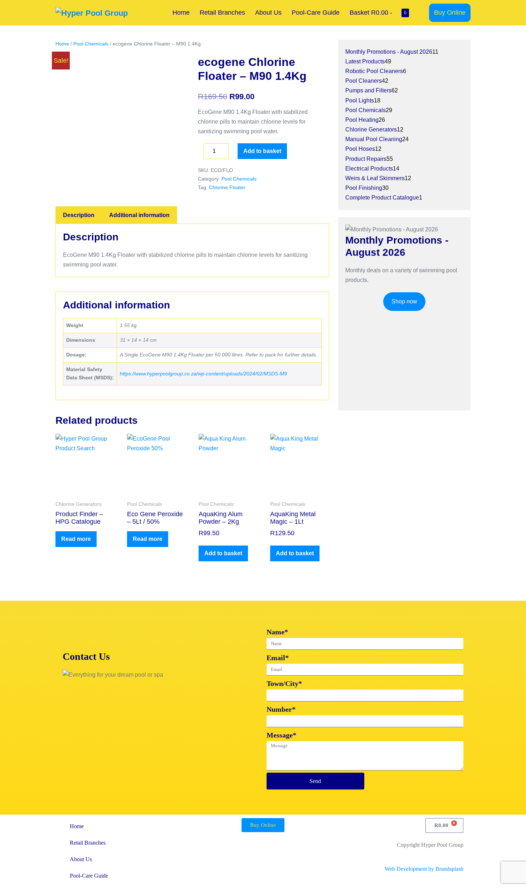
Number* (281, 709)
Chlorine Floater (227, 187)
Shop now (404, 301)
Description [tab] (78, 215)
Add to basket (262, 151)
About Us (268, 12)
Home (181, 12)
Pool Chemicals (90, 44)
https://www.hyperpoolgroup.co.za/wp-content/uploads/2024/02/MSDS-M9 (203, 373)
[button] (421, 13)
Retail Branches (222, 12)
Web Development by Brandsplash (424, 869)
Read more (76, 539)
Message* (281, 735)
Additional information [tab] (139, 215)
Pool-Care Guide (316, 12)
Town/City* (284, 683)
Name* (277, 632)
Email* (278, 658)
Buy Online (450, 12)
